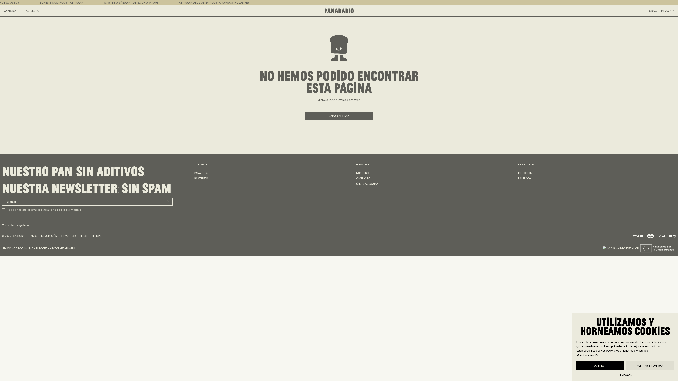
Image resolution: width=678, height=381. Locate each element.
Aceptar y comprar (650, 365)
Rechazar (625, 374)
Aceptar (599, 365)
